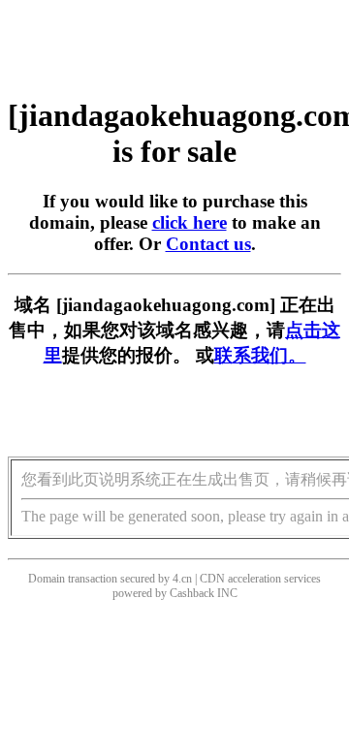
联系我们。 (260, 355)
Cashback (192, 593)
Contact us (208, 244)
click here (189, 222)
